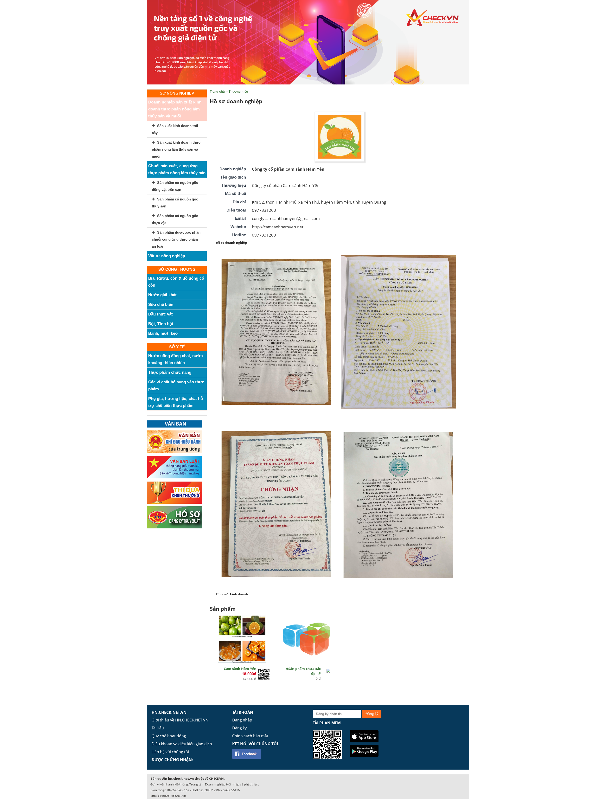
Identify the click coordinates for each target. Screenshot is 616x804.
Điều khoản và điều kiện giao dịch (182, 743)
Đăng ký (239, 728)
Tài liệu (158, 728)
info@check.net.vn (173, 795)
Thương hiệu (238, 91)
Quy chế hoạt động (169, 736)
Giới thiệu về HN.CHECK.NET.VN (180, 720)
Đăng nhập (242, 720)
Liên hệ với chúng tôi (170, 751)
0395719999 (212, 790)
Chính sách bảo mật (250, 736)
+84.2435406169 (178, 790)
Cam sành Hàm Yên (240, 668)
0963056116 (231, 790)
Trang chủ (217, 91)
